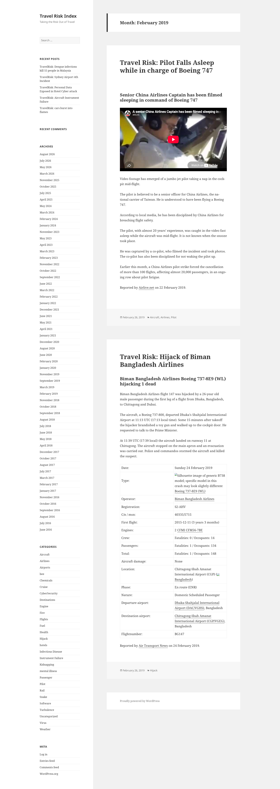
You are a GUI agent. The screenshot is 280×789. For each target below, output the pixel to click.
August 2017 (47, 465)
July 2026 (45, 160)
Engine (44, 606)
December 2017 (49, 452)
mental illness (48, 671)
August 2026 (47, 154)
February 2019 (49, 393)
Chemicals (46, 580)
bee (42, 574)
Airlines (44, 561)
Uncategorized (49, 716)
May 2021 (46, 322)
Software (45, 703)
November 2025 (49, 180)
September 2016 (50, 510)
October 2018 (48, 406)
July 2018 (45, 426)
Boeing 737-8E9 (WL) (190, 491)
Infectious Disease (51, 651)
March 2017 (47, 478)
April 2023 (46, 245)
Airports (45, 567)
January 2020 (48, 368)
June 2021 (46, 316)
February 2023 (49, 258)
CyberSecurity (49, 593)
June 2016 (46, 529)
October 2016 (48, 504)
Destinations (47, 600)
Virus (43, 723)
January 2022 (48, 303)
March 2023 (47, 251)
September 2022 (50, 277)
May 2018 (46, 439)
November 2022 (49, 264)
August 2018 (47, 419)
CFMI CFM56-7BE (190, 530)
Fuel (42, 626)
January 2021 (48, 335)
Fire (42, 613)
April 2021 (46, 329)
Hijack (44, 638)
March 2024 (47, 212)
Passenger (46, 677)
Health (44, 632)
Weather (45, 729)
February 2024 (49, 219)
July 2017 (45, 471)
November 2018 (49, 400)
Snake (43, 697)
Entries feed (47, 761)
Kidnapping (47, 664)
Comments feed (49, 767)
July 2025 (45, 193)
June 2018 (46, 432)
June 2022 (46, 283)
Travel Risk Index (58, 16)
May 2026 (46, 167)
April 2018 (46, 445)
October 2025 (48, 186)
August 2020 (47, 348)
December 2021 (49, 309)
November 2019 (49, 374)
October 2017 (48, 458)
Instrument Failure (51, 658)
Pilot (42, 684)
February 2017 (49, 484)
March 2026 (47, 173)
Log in (43, 754)
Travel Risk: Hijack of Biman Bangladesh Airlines (165, 360)
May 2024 (46, 206)
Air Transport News (153, 646)
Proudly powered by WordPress (140, 701)
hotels (43, 645)
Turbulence (47, 710)
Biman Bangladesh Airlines (194, 499)
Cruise (44, 587)
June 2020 (46, 355)
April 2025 (46, 199)
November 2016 (49, 497)
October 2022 (48, 270)
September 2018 (50, 413)
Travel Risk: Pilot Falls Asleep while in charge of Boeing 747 (167, 66)
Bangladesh (183, 579)
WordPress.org (49, 774)
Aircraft (45, 554)
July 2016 (45, 523)
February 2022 (49, 296)
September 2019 (50, 381)
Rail (42, 690)
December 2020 (49, 342)
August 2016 (47, 516)
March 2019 (47, 387)
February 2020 (49, 361)
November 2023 (49, 232)
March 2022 (47, 290)
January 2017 (48, 491)
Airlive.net (146, 287)
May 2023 (46, 238)
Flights (44, 619)
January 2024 (48, 225)
